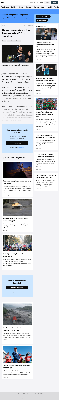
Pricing (31, 2)
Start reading (17, 143)
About (41, 2)
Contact (36, 2)
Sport (43, 7)
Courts (21, 7)
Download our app (41, 20)
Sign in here (21, 147)
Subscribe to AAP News (43, 16)
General (28, 7)
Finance (36, 7)
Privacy (19, 393)
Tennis (4, 41)
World (50, 7)
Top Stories (5, 7)
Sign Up (54, 2)
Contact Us (34, 393)
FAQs (24, 393)
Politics (13, 7)
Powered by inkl (29, 396)
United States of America (14, 41)
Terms (15, 393)
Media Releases (41, 393)
